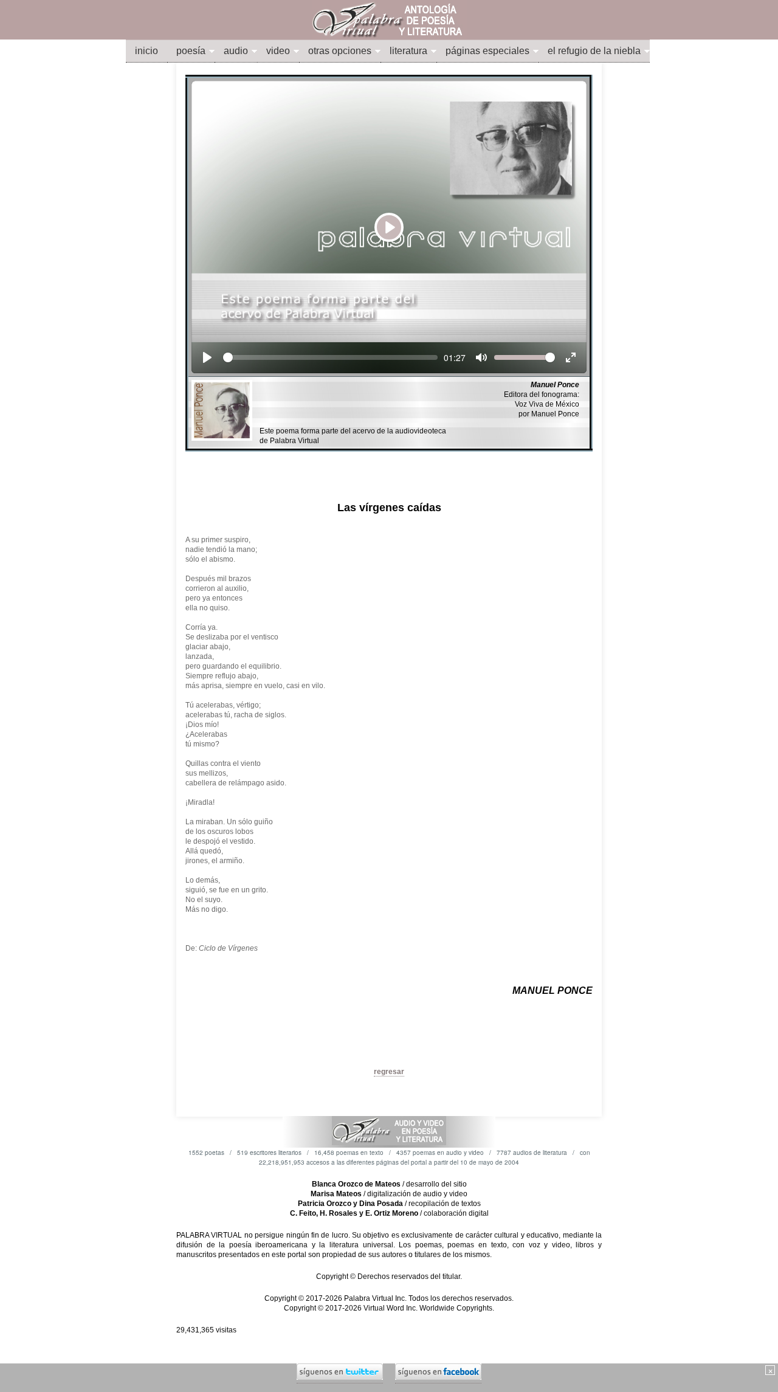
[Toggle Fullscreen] (570, 357)
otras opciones (339, 51)
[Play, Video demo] (207, 357)
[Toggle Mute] (481, 357)
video (278, 51)
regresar (389, 1071)
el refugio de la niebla (594, 51)
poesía (190, 51)
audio (236, 51)
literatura (408, 51)
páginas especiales (487, 51)
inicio (146, 51)
